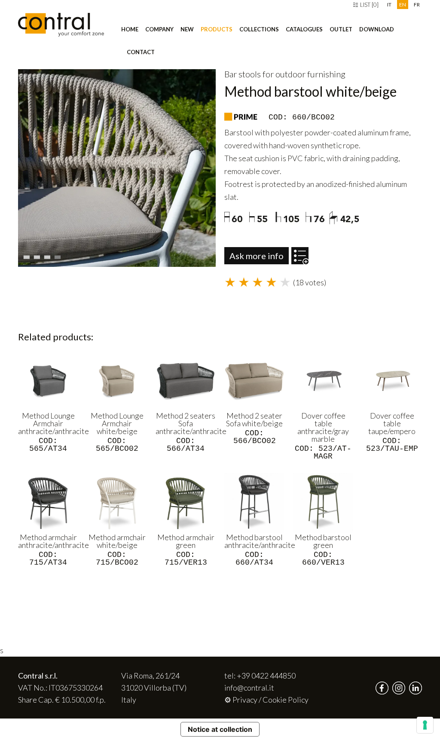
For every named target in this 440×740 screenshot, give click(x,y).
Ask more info (256, 256)
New (187, 29)
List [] (369, 4)
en (402, 4)
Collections (259, 29)
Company (159, 29)
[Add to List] (300, 251)
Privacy (244, 699)
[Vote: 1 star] (231, 282)
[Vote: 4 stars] (272, 282)
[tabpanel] (117, 168)
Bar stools (242, 74)
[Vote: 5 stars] (286, 282)
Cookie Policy (286, 699)
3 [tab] (48, 255)
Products (216, 29)
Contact (141, 52)
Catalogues (304, 29)
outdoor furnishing (310, 74)
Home (129, 29)
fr (417, 4)
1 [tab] (27, 255)
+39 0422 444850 (266, 675)
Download (376, 29)
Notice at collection (220, 729)
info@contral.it (249, 687)
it (389, 4)
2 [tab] (38, 255)
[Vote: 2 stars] (245, 282)
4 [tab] (58, 255)
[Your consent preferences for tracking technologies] (425, 725)
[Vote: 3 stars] (259, 282)
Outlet (341, 29)
